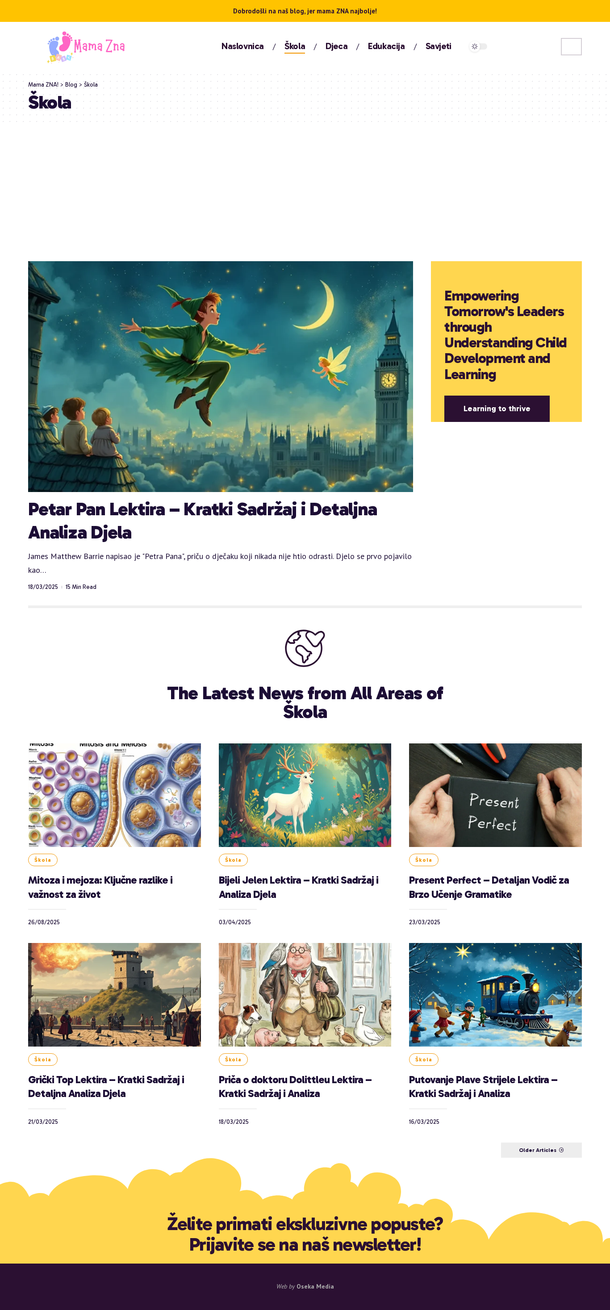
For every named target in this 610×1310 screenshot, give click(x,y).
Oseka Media (315, 1286)
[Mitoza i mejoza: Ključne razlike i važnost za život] (114, 795)
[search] (571, 46)
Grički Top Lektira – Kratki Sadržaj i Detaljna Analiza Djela (106, 1086)
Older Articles (537, 1150)
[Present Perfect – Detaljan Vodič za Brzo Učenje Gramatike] (495, 795)
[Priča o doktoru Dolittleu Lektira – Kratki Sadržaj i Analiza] (305, 995)
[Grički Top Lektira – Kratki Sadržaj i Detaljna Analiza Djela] (114, 995)
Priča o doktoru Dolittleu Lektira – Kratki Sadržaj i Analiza (295, 1086)
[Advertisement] (305, 189)
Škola (42, 860)
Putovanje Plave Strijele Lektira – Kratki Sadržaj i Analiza (483, 1086)
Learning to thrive (497, 408)
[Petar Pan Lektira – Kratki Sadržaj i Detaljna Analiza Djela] (220, 376)
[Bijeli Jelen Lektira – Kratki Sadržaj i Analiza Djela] (305, 795)
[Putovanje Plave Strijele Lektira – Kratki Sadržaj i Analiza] (495, 995)
